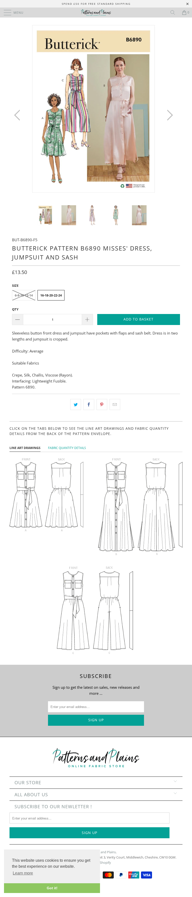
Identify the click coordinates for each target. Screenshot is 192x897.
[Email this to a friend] (115, 404)
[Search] (174, 12)
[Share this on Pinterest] (101, 404)
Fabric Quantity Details (67, 448)
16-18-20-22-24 (51, 295)
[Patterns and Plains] (96, 13)
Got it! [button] (52, 888)
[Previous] (18, 115)
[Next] (168, 115)
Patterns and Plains (101, 852)
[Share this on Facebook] (88, 404)
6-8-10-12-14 (24, 295)
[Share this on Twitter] (75, 404)
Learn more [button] (23, 873)
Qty (15, 309)
